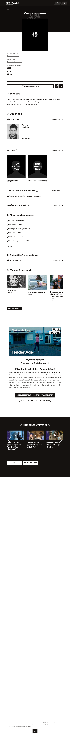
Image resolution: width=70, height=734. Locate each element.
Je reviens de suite (36, 292)
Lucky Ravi (11, 290)
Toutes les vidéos (30, 463)
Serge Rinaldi (13, 181)
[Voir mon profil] (64, 3)
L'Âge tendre (21, 369)
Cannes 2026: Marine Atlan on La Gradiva (54, 445)
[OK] (35, 731)
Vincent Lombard (13, 56)
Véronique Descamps (37, 181)
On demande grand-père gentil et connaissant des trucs (59, 295)
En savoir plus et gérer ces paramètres (19, 727)
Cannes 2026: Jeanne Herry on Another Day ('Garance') (14, 446)
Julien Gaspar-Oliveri (44, 369)
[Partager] (56, 86)
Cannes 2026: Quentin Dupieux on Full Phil (34, 445)
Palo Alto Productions (14, 62)
